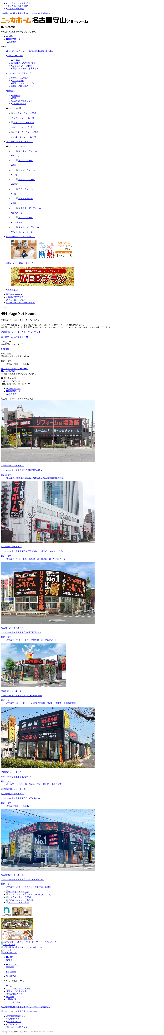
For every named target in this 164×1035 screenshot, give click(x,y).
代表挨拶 (16, 60)
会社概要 (16, 95)
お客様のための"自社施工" (24, 63)
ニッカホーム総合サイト (18, 3)
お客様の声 (14, 297)
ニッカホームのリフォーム (29, 51)
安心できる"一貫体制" (22, 66)
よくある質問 (18, 81)
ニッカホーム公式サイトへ (13, 337)
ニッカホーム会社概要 (17, 6)
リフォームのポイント (19, 142)
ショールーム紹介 (20, 302)
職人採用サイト (14, 1021)
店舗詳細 (5, 349)
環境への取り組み (20, 86)
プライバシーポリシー (17, 1024)
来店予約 (12, 42)
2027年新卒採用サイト (22, 101)
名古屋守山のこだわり (20, 236)
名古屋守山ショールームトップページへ (19, 332)
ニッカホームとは (15, 56)
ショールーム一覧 (15, 9)
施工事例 (14, 294)
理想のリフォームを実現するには (27, 68)
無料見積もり (14, 39)
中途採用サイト (19, 104)
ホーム (9, 986)
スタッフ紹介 (15, 300)
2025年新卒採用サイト (17, 1016)
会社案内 (11, 91)
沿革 (14, 98)
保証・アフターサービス (23, 83)
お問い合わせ (14, 36)
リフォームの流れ (20, 78)
